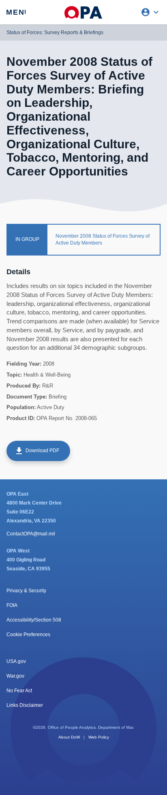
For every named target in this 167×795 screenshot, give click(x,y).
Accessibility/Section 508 (33, 620)
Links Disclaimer (24, 705)
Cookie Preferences (28, 634)
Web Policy (98, 737)
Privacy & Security (26, 591)
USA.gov (16, 661)
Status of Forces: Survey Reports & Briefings (54, 32)
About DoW (69, 737)
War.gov (15, 676)
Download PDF (36, 451)
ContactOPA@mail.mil (30, 533)
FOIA (11, 605)
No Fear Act (19, 690)
